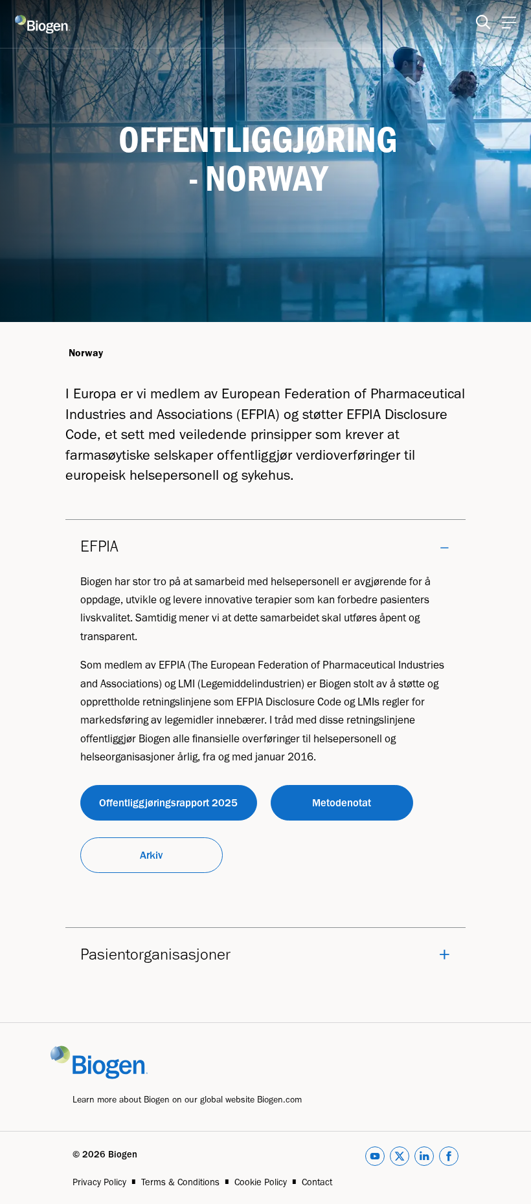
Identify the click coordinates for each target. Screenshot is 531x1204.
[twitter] (399, 1158)
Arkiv (151, 854)
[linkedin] (424, 1158)
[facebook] (448, 1158)
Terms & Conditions (180, 1182)
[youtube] (375, 1158)
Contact (317, 1182)
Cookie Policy (260, 1182)
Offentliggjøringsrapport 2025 (168, 802)
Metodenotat (341, 802)
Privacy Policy (99, 1182)
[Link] (110, 1061)
